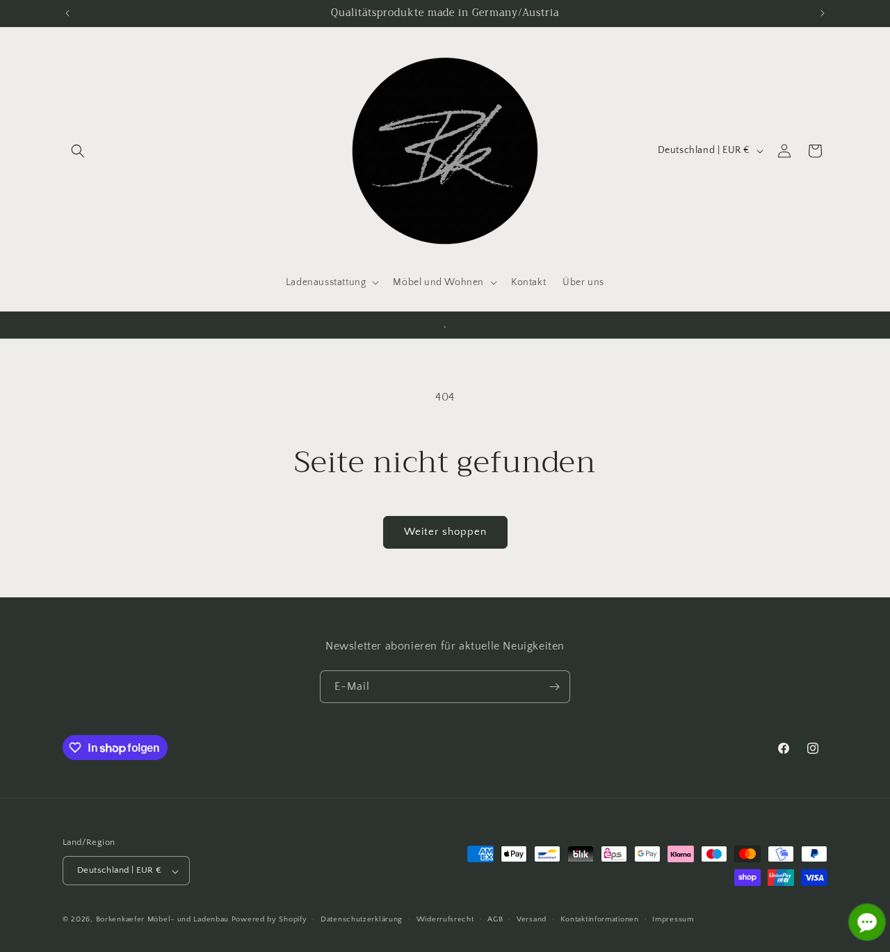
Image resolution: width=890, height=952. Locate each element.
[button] (78, 151)
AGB (495, 919)
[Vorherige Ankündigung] (67, 13)
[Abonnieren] (554, 686)
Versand (532, 919)
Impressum (672, 919)
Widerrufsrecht (445, 919)
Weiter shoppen (445, 532)
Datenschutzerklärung (362, 919)
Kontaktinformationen (599, 919)
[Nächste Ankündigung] (822, 13)
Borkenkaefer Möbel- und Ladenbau (162, 920)
